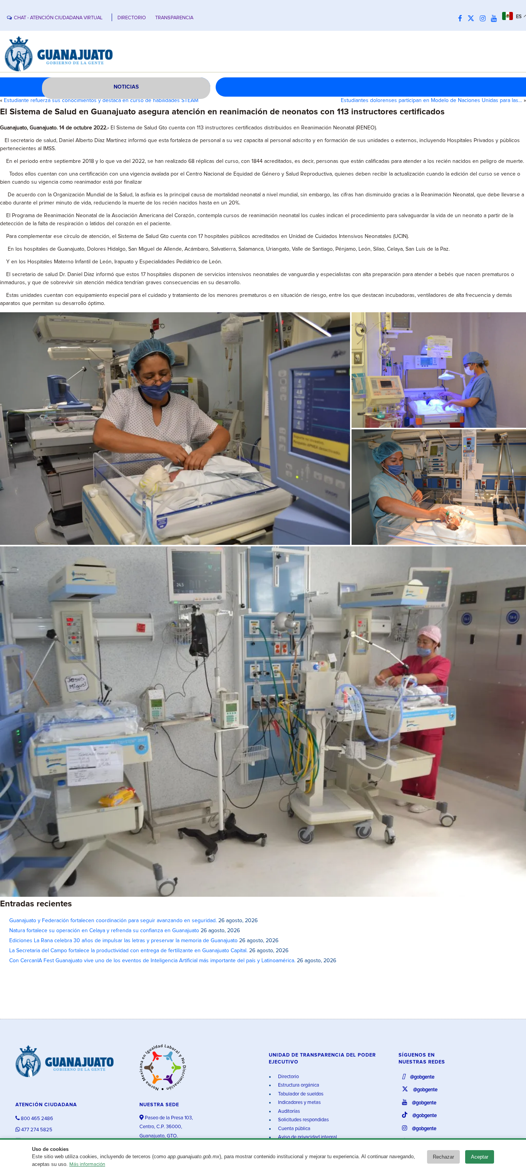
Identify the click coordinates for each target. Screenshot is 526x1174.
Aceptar (479, 1157)
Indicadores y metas (299, 1102)
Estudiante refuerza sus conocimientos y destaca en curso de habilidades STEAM (101, 100)
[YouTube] (496, 18)
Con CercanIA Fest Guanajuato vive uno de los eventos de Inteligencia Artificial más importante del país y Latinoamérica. (152, 960)
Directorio (288, 1076)
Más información (87, 1164)
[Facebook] (462, 18)
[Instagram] (484, 18)
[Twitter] (472, 18)
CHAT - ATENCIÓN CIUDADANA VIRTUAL (58, 17)
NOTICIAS (126, 87)
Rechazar (443, 1157)
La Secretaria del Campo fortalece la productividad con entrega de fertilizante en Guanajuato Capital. (128, 950)
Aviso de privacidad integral (307, 1137)
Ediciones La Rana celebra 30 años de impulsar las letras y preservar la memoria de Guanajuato (123, 940)
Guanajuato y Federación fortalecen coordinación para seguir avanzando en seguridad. (113, 920)
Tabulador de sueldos (300, 1094)
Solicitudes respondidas (303, 1119)
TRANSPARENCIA (174, 17)
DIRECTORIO (131, 17)
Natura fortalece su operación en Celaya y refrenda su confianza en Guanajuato (104, 930)
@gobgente (421, 1077)
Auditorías (288, 1111)
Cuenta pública (293, 1128)
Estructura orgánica (298, 1085)
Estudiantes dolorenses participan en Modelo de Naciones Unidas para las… (431, 100)
